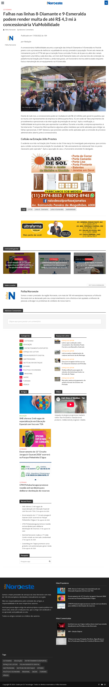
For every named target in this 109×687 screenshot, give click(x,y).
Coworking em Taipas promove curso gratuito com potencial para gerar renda (89, 265)
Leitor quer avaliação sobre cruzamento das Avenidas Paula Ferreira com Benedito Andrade (73, 345)
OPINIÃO (40, 668)
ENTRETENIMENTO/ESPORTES (36, 661)
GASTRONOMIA (8, 668)
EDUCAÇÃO (23, 416)
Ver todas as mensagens (96, 285)
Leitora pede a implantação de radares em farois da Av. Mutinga (73, 354)
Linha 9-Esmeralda (57, 209)
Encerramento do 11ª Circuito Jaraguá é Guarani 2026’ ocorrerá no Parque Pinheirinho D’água (19, 265)
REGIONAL (26, 672)
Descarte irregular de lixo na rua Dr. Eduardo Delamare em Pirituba (74, 363)
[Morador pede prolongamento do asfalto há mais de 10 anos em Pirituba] (57, 379)
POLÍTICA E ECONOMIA (11, 672)
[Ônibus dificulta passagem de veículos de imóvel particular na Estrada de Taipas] (57, 369)
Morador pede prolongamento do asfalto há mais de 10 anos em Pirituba (74, 382)
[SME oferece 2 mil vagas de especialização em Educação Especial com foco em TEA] (35, 404)
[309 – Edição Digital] (61, 633)
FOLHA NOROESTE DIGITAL (29, 664)
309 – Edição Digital (75, 631)
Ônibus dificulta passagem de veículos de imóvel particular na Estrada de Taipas (73, 372)
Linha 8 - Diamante (41, 209)
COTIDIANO (7, 10)
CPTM (30, 209)
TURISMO (43, 672)
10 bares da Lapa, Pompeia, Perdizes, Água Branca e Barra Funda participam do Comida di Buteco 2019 (86, 640)
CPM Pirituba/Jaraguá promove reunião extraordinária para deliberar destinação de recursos (54, 265)
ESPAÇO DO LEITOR (68, 340)
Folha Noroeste (10, 30)
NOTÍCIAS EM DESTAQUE (26, 668)
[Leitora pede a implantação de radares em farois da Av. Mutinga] (57, 352)
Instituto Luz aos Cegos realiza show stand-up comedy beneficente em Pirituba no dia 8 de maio (87, 625)
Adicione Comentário (26, 30)
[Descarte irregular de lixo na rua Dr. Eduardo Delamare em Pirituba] (57, 360)
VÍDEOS (6, 675)
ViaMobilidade (70, 209)
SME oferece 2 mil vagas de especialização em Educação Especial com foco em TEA (32, 421)
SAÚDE (34, 672)
